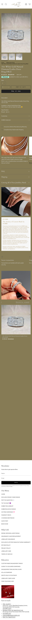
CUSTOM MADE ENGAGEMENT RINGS (12, 563)
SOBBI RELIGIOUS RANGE (8, 509)
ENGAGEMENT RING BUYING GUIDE (11, 569)
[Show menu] (2, 4)
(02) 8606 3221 (7, 613)
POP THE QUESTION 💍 (7, 500)
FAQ (3, 171)
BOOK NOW (4, 524)
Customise (4, 116)
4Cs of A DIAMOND (6, 572)
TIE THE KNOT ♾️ (6, 503)
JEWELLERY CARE (6, 551)
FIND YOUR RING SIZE (7, 581)
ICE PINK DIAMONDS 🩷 (8, 512)
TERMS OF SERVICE (6, 554)
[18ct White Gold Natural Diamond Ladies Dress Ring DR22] (16, 319)
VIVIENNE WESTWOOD (7, 518)
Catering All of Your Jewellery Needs (13, 183)
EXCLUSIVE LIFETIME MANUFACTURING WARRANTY (15, 542)
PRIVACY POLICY (6, 548)
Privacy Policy (26, 485)
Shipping (4, 177)
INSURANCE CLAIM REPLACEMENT (11, 536)
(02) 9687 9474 (7, 608)
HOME (3, 494)
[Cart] (30, 4)
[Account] (26, 4)
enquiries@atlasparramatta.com (11, 615)
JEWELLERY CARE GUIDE (8, 578)
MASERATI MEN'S (6, 515)
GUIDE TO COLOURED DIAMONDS (10, 566)
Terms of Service (6, 486)
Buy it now (16, 91)
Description (4, 98)
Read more (5, 112)
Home (2, 62)
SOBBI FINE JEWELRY (7, 506)
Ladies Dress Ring (10, 62)
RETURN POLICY (5, 545)
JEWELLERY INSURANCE (8, 539)
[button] (6, 4)
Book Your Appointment (9, 617)
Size (2, 80)
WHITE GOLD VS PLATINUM (9, 575)
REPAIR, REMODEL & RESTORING (10, 533)
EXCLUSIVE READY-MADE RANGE (10, 497)
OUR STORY (4, 521)
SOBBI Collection (6, 120)
